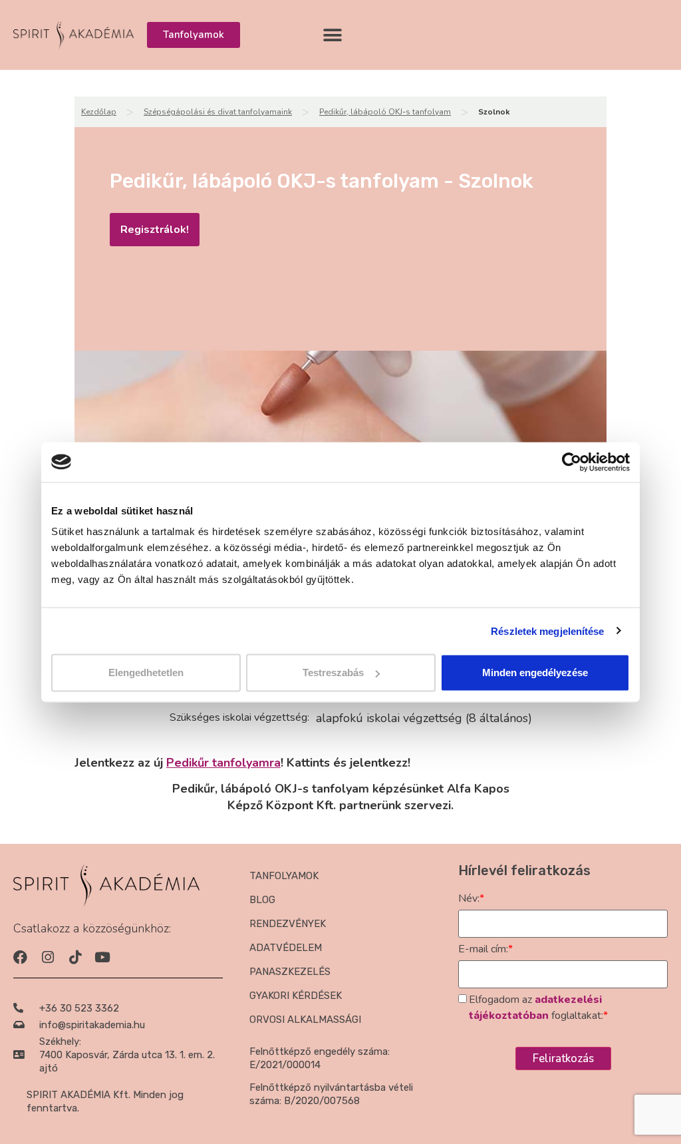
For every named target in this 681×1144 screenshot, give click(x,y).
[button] (332, 35)
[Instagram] (48, 957)
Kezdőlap (98, 111)
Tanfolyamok (284, 876)
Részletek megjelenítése (547, 630)
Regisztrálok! (154, 229)
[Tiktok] (75, 957)
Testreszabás (333, 672)
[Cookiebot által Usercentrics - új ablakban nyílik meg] (571, 462)
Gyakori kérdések (295, 996)
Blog (262, 900)
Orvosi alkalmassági (305, 1020)
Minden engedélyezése (535, 672)
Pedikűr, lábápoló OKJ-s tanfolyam (385, 111)
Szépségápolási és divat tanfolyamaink (218, 111)
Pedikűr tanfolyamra (223, 763)
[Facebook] (20, 957)
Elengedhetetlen (146, 672)
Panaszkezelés (290, 972)
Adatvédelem (285, 948)
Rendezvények (287, 924)
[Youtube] (102, 957)
